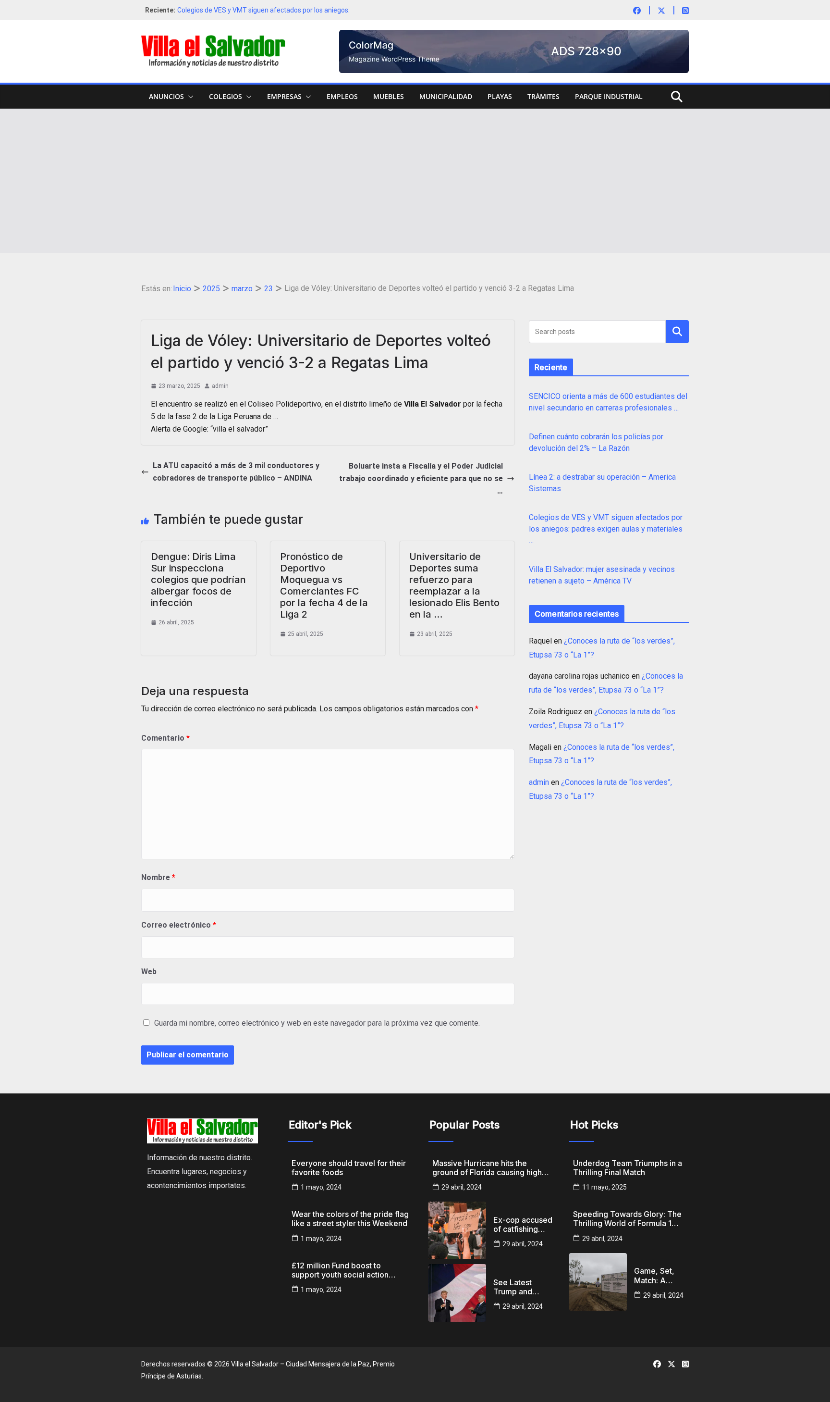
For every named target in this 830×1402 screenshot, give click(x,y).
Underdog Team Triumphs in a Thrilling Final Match (627, 1168)
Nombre (158, 877)
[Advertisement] (415, 180)
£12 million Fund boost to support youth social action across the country (340, 1270)
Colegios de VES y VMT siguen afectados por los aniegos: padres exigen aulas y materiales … (606, 529)
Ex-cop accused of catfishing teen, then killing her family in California (523, 1225)
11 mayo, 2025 (604, 1187)
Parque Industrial (609, 96)
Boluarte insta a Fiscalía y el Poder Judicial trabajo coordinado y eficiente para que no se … (421, 478)
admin (220, 386)
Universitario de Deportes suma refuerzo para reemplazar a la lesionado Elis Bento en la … (454, 585)
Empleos (342, 96)
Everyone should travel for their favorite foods (349, 1168)
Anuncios (166, 96)
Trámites (543, 96)
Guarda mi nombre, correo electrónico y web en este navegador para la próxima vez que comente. (317, 1023)
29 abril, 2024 (461, 1187)
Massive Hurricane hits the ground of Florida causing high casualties (487, 1168)
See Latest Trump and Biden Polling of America (521, 1287)
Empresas (284, 96)
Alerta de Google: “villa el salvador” (209, 429)
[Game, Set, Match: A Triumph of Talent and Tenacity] (598, 1282)
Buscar (677, 331)
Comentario (165, 738)
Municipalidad (445, 96)
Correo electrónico (178, 925)
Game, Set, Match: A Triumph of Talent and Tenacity (654, 1275)
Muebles (388, 96)
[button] (189, 96)
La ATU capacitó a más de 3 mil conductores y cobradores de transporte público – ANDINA (236, 472)
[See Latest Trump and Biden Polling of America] (457, 1293)
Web (149, 971)
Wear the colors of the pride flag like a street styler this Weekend (350, 1219)
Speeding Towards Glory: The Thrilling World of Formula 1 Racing (627, 1219)
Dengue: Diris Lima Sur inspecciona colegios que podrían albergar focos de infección (198, 579)
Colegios (225, 96)
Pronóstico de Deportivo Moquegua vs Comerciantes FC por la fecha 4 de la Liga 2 (324, 585)
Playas (500, 96)
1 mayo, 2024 (321, 1187)
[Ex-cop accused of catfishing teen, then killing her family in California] (457, 1230)
